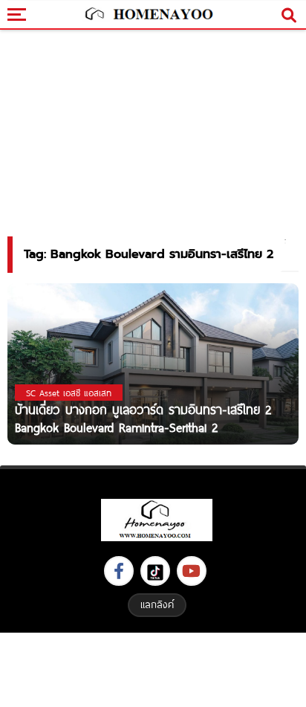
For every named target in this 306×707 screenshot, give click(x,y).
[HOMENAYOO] (148, 15)
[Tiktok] (155, 571)
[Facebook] (119, 571)
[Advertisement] (153, 668)
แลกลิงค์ (157, 604)
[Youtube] (191, 571)
